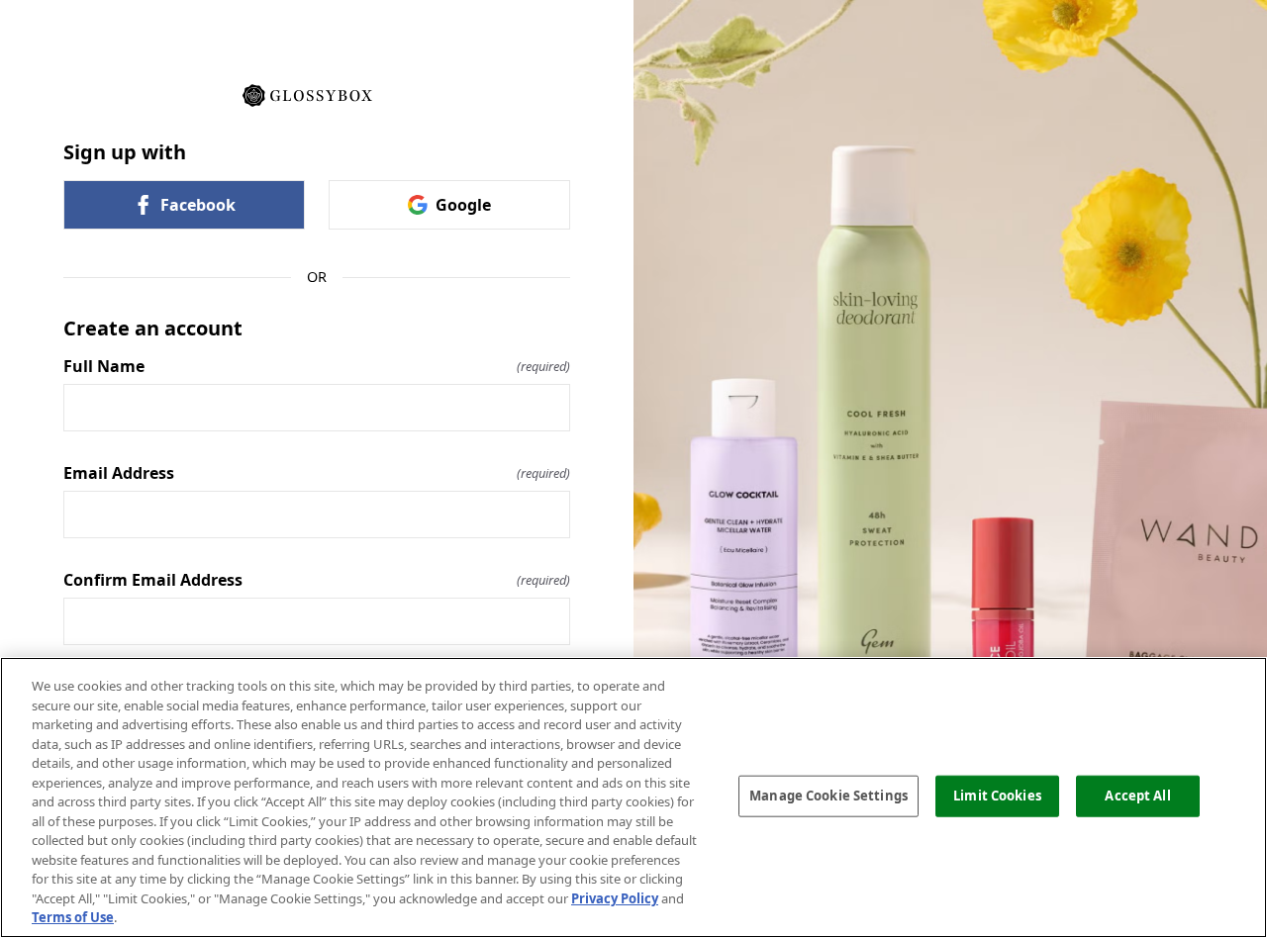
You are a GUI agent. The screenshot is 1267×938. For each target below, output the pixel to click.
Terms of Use (73, 917)
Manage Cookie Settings (828, 795)
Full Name (316, 366)
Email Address (316, 473)
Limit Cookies (997, 795)
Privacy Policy (614, 898)
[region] (633, 797)
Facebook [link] (198, 205)
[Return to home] (316, 94)
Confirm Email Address (316, 580)
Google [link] (463, 205)
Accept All (1137, 795)
